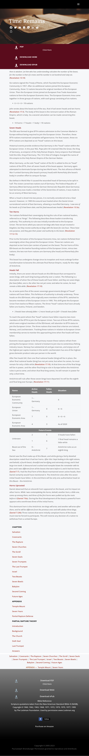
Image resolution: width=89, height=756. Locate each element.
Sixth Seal (16, 641)
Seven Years (17, 611)
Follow (46, 719)
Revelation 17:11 (41, 382)
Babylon (15, 586)
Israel (14, 571)
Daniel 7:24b (15, 512)
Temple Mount (18, 606)
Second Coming (19, 591)
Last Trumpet (18, 646)
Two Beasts (17, 576)
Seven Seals (17, 557)
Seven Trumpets (19, 561)
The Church (17, 636)
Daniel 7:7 (14, 471)
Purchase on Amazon (44, 726)
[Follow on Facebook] (40, 719)
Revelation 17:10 (34, 286)
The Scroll (16, 552)
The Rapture (17, 542)
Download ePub (28, 65)
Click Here (47, 50)
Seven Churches (19, 547)
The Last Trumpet (19, 566)
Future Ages (17, 596)
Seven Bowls (17, 581)
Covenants (16, 537)
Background (17, 631)
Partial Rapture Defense (22, 616)
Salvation (16, 532)
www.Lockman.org (66, 710)
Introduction (17, 626)
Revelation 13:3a (71, 207)
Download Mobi (28, 57)
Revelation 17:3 (17, 112)
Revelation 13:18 (17, 78)
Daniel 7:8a (22, 498)
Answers (16, 651)
